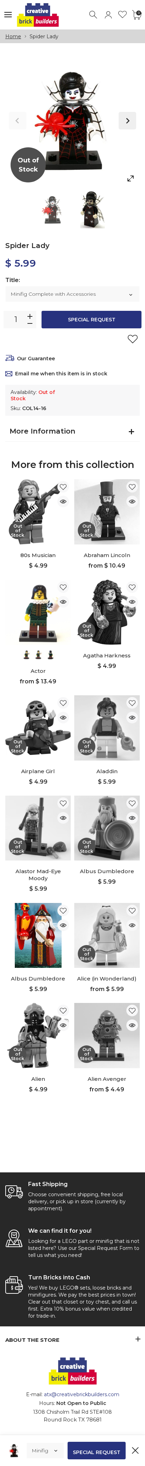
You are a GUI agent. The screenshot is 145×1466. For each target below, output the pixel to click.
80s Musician (38, 555)
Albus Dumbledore (107, 871)
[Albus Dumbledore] (38, 935)
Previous (17, 120)
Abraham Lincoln (107, 555)
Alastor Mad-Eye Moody (38, 875)
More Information (42, 431)
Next (127, 120)
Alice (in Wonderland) (107, 978)
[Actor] (38, 612)
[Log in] (108, 15)
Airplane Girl (38, 771)
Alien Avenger (107, 1079)
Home (13, 36)
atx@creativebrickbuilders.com (81, 1394)
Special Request (91, 319)
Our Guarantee (36, 358)
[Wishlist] (122, 15)
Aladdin (107, 771)
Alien (38, 1079)
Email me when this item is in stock (61, 373)
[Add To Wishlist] (132, 339)
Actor (38, 671)
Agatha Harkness (107, 655)
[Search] (94, 15)
